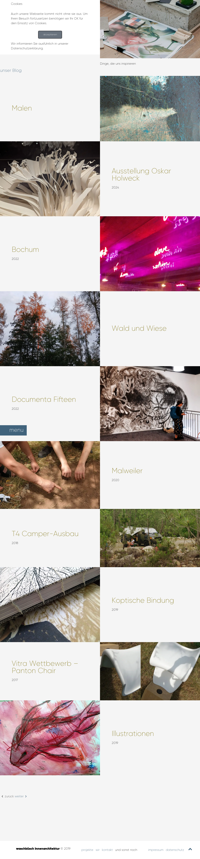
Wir (98, 850)
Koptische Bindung (143, 600)
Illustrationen (133, 734)
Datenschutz (175, 850)
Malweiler (127, 471)
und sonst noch (126, 850)
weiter (19, 796)
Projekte (87, 850)
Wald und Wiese (139, 328)
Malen (22, 108)
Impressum (155, 850)
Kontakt (107, 850)
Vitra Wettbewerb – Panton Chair (45, 667)
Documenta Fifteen (44, 399)
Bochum (25, 249)
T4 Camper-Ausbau (45, 534)
